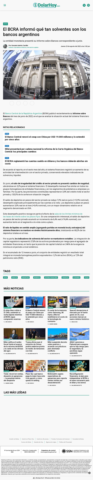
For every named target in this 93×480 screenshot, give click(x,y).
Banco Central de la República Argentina (23, 113)
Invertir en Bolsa (14, 439)
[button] (4, 5)
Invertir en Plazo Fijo (28, 439)
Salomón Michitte (10, 353)
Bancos (14, 277)
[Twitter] (84, 5)
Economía (76, 277)
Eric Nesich (8, 321)
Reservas (37, 277)
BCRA (5, 277)
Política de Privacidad (65, 442)
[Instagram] (88, 5)
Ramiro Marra (52, 324)
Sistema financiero (51, 277)
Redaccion (73, 321)
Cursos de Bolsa (26, 442)
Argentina (25, 277)
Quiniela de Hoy (38, 442)
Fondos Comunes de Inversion (60, 439)
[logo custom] (46, 5)
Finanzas (65, 277)
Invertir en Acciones (43, 439)
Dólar (87, 277)
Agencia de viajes (51, 442)
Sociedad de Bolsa (78, 439)
